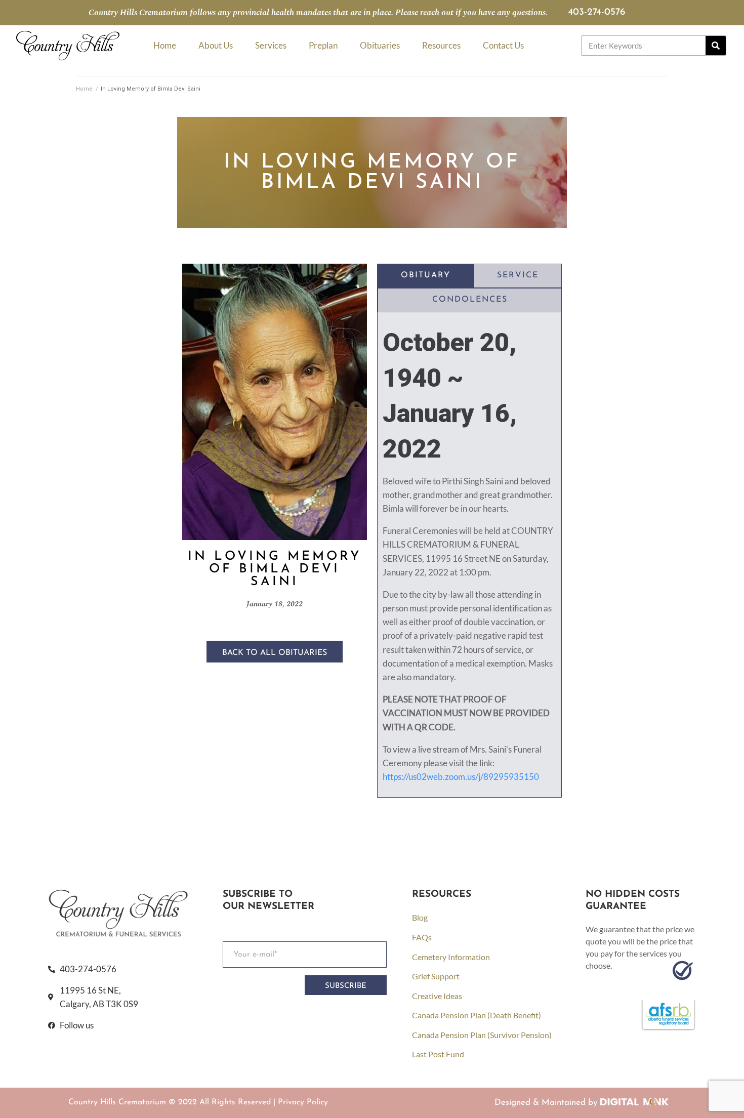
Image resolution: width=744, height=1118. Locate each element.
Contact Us (503, 45)
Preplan (323, 45)
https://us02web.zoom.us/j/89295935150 (461, 776)
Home (164, 45)
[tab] (426, 276)
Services (270, 45)
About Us (215, 45)
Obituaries (380, 45)
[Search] (716, 45)
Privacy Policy (303, 1102)
